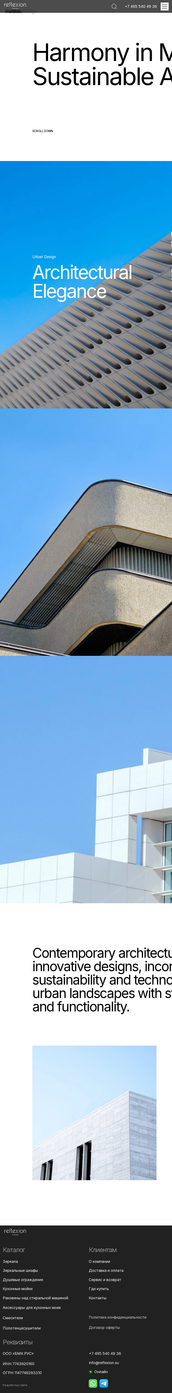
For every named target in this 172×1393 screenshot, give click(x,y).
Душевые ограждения (23, 1280)
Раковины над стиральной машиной (35, 1298)
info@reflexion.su (104, 1363)
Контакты (97, 1298)
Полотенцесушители (22, 1328)
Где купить (99, 1289)
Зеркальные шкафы (20, 1270)
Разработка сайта (15, 1385)
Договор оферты (104, 1327)
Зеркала (10, 1261)
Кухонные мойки (18, 1289)
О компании (99, 1261)
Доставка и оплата (106, 1270)
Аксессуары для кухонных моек (32, 1307)
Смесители (13, 1318)
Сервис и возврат (105, 1280)
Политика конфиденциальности (117, 1317)
